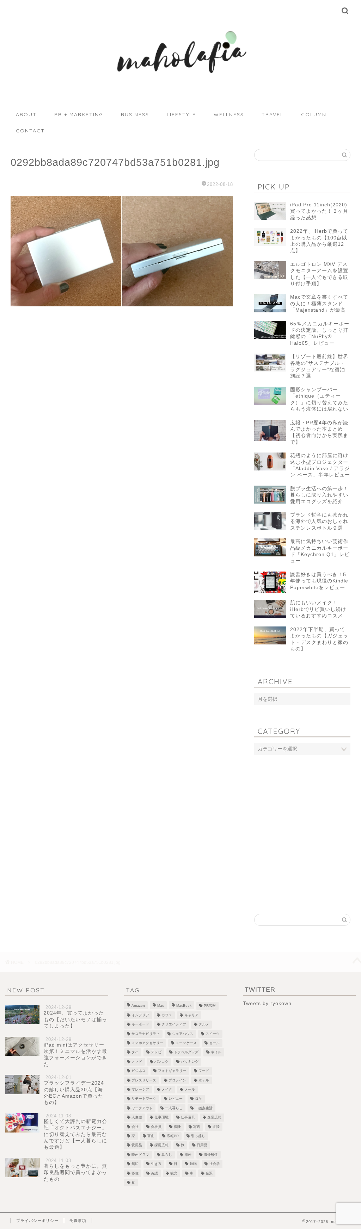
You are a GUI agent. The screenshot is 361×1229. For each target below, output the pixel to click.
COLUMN (313, 114)
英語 (154, 1173)
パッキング (189, 1061)
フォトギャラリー (172, 1071)
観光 (173, 1173)
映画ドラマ (140, 1154)
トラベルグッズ (186, 1052)
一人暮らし (174, 1108)
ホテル (203, 1080)
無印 (135, 1164)
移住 (135, 1173)
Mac (160, 1006)
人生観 (136, 1117)
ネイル (216, 1052)
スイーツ (213, 1034)
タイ (135, 1052)
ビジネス (138, 1071)
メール (189, 1089)
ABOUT (26, 114)
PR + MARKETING (78, 114)
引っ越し (198, 1136)
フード (203, 1071)
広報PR (173, 1136)
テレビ (156, 1052)
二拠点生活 (204, 1108)
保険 (177, 1127)
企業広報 (214, 1117)
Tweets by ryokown (267, 1003)
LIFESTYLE (181, 114)
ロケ (198, 1099)
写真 (196, 1127)
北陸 (216, 1127)
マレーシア (140, 1089)
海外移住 (211, 1154)
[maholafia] (180, 83)
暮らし (166, 1154)
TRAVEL (272, 114)
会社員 (156, 1127)
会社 (135, 1127)
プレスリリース (143, 1080)
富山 (150, 1136)
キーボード (140, 1025)
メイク (166, 1089)
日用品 (202, 1145)
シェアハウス (182, 1034)
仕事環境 (161, 1117)
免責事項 (77, 1220)
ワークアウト (142, 1108)
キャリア (191, 1015)
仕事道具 (188, 1117)
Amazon (138, 1006)
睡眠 (193, 1164)
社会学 (214, 1164)
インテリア (140, 1015)
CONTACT (30, 130)
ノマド (136, 1061)
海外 (187, 1154)
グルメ (203, 1025)
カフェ (166, 1015)
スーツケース (186, 1043)
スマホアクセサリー (147, 1043)
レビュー (176, 1099)
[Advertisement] (302, 817)
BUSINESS (135, 114)
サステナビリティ (145, 1034)
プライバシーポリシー (37, 1220)
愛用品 (136, 1145)
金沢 (209, 1173)
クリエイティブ (173, 1025)
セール (214, 1043)
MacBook (183, 1006)
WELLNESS (229, 114)
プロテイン (177, 1080)
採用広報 (161, 1145)
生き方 (156, 1164)
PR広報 (210, 1006)
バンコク (161, 1061)
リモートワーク (143, 1099)
